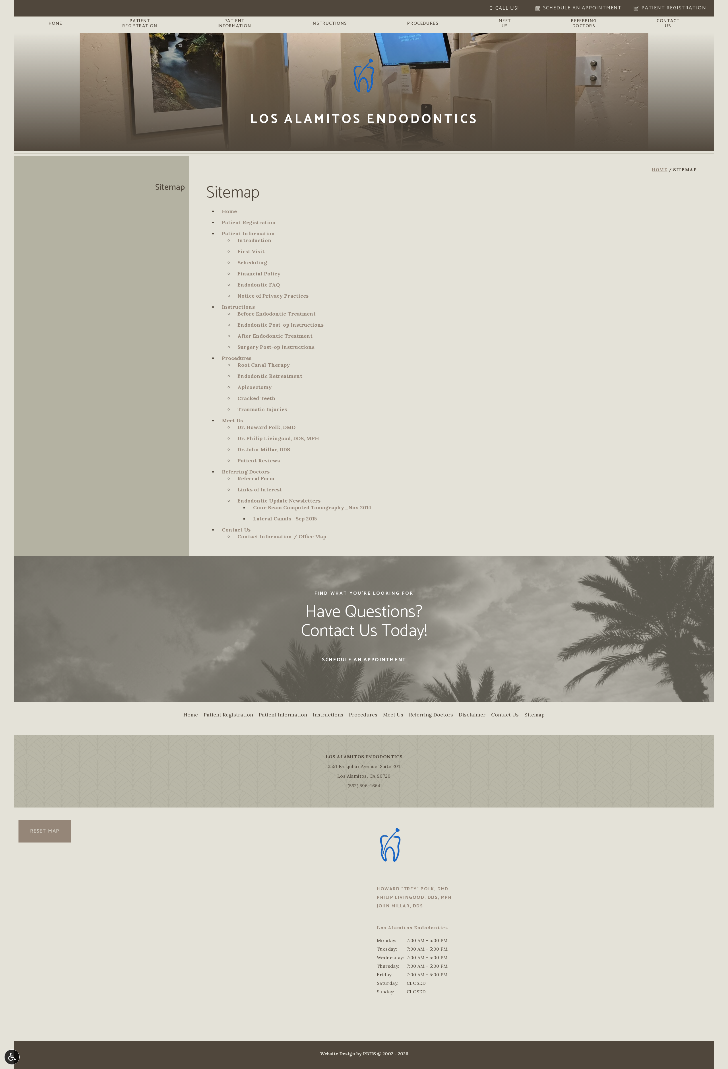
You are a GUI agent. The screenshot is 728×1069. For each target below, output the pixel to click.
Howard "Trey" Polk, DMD (412, 889)
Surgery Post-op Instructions (276, 347)
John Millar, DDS (400, 906)
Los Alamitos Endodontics (364, 756)
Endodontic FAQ (258, 284)
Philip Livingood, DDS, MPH (414, 897)
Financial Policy (258, 273)
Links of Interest (259, 489)
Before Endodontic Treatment (276, 313)
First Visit (250, 251)
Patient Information (248, 233)
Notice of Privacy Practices (273, 296)
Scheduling (252, 262)
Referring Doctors (246, 471)
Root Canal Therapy (263, 365)
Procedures (423, 23)
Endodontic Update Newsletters (278, 500)
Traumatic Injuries (262, 409)
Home (55, 23)
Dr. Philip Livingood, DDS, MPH (278, 438)
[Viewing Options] (12, 1057)
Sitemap (170, 187)
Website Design (337, 1053)
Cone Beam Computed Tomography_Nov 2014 (312, 507)
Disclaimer (472, 714)
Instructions (329, 23)
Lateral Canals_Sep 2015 (285, 518)
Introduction (254, 240)
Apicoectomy (254, 387)
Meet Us (232, 420)
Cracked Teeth (256, 398)
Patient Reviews (258, 460)
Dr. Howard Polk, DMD (266, 427)
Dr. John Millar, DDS (263, 449)
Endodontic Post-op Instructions (280, 325)
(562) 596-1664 (364, 785)
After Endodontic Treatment (275, 336)
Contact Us (236, 529)
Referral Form (255, 478)
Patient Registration (249, 222)
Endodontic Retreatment (269, 376)
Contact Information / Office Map (281, 536)
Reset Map (44, 831)
